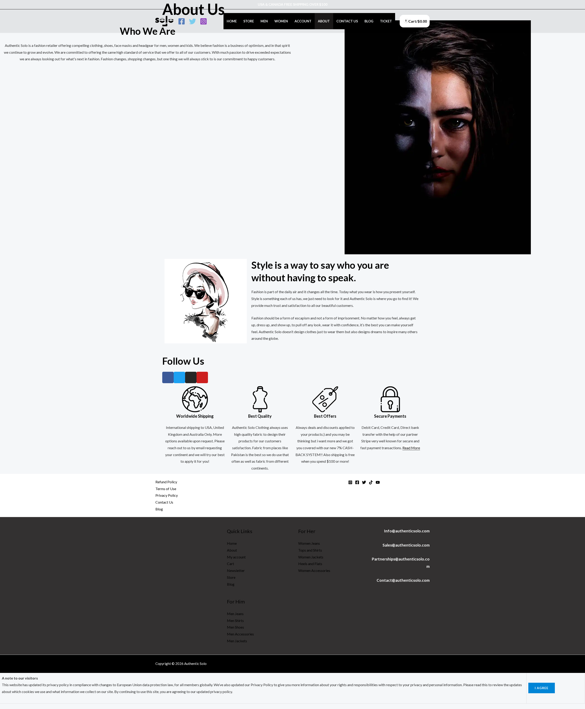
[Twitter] (192, 21)
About (324, 21)
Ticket (386, 21)
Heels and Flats (310, 563)
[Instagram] (203, 21)
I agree (541, 688)
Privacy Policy (166, 495)
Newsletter (236, 570)
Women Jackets (310, 557)
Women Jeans (309, 543)
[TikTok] (371, 482)
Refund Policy (166, 482)
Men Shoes (235, 627)
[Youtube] (202, 377)
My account (236, 557)
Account (303, 21)
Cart (230, 563)
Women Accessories (314, 570)
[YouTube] (378, 482)
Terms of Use (165, 488)
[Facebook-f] (168, 377)
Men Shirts (235, 620)
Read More (411, 448)
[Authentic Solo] (164, 21)
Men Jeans (235, 613)
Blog (368, 21)
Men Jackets (237, 641)
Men (264, 21)
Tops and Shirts (310, 550)
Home (232, 21)
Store (248, 21)
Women (281, 21)
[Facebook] (181, 21)
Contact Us (347, 21)
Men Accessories (240, 634)
